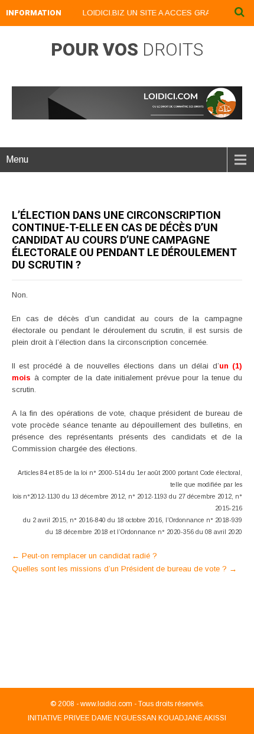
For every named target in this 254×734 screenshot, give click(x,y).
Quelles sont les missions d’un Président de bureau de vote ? (124, 568)
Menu (17, 159)
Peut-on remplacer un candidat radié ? (84, 555)
